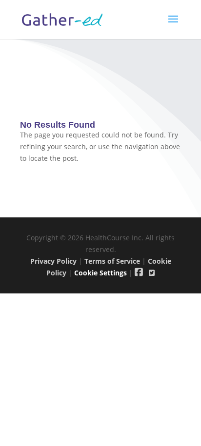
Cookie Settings (100, 272)
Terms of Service (112, 261)
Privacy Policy (53, 261)
